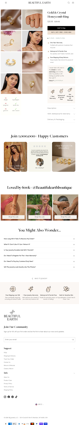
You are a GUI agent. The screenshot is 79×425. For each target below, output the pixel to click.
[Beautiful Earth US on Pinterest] (12, 397)
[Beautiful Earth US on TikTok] (16, 397)
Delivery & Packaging (55, 119)
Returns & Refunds (9, 365)
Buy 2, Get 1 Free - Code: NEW (61, 32)
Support (7, 348)
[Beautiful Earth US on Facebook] (9, 397)
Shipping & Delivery (10, 356)
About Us (6, 377)
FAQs (5, 352)
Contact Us (7, 362)
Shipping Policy (8, 390)
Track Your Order (9, 359)
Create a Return (8, 368)
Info (6, 373)
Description (51, 108)
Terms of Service (9, 386)
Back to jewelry (41, 278)
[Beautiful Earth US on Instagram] (5, 397)
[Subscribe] (73, 339)
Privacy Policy (8, 383)
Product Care (8, 380)
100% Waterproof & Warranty (58, 114)
